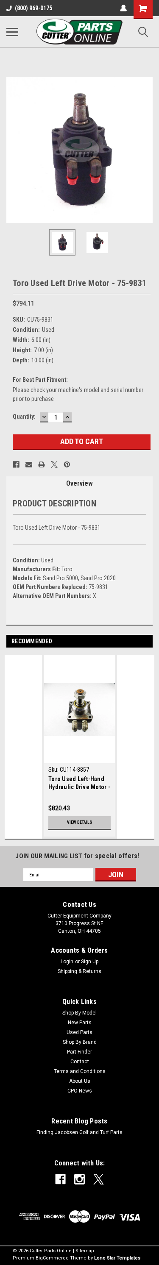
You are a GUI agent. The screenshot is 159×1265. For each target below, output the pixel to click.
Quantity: (24, 416)
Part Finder (79, 1052)
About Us (79, 1081)
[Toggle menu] (12, 32)
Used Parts (79, 1032)
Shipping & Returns (79, 971)
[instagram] (79, 1179)
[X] (54, 464)
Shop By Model (79, 1013)
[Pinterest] (67, 464)
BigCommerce (52, 1258)
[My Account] (123, 8)
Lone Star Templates (117, 1258)
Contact (79, 1062)
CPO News (79, 1091)
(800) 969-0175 (33, 8)
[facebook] (60, 1179)
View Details (79, 822)
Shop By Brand (80, 1042)
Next (146, 150)
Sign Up (89, 962)
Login (67, 962)
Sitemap (84, 1251)
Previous (12, 150)
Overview (79, 483)
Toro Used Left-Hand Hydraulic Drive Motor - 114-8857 (79, 784)
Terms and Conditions (80, 1071)
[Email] (28, 464)
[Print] (41, 464)
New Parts (80, 1023)
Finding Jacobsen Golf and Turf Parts (79, 1132)
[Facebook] (16, 464)
